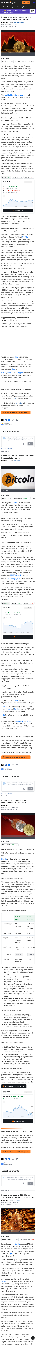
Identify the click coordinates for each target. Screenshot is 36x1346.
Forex (30, 7)
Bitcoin (15, 503)
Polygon (20, 373)
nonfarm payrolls (14, 579)
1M (10, 196)
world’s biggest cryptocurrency (16, 95)
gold (11, 1254)
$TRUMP (30, 721)
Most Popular (11, 7)
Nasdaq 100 (5, 1281)
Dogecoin (19, 721)
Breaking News (22, 7)
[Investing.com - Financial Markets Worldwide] (10, 2)
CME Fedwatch (15, 575)
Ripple (14, 369)
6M (13, 196)
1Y (16, 196)
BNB (3, 715)
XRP (24, 359)
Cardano (10, 373)
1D (4, 196)
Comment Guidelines (6, 448)
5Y (19, 196)
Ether (17, 357)
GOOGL (25, 237)
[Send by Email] (17, 420)
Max (22, 196)
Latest (4, 7)
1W (7, 196)
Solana (3, 373)
